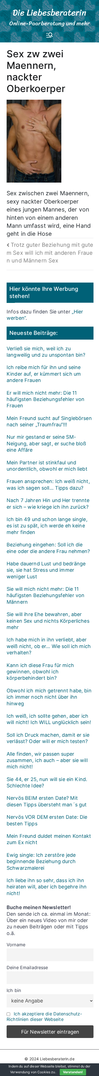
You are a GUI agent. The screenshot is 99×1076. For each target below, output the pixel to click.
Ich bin (14, 990)
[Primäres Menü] (49, 35)
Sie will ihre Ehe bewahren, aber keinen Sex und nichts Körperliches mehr (48, 620)
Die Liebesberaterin (50, 12)
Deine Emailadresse (27, 967)
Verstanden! (73, 1072)
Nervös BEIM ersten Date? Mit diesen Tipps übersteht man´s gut (47, 801)
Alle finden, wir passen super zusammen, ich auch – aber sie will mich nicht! (47, 760)
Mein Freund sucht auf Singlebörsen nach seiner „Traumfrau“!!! (49, 421)
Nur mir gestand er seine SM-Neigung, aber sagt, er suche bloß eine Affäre (46, 443)
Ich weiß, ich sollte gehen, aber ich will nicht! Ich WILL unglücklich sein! (49, 719)
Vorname (16, 944)
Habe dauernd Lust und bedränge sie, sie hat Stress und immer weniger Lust (46, 570)
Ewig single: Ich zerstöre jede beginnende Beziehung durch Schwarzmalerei (41, 861)
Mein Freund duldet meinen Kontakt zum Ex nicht (49, 839)
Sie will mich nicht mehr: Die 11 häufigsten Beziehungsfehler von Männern (45, 595)
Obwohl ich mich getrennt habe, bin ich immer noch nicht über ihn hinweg (49, 697)
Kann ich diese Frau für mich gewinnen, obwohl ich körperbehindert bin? (40, 671)
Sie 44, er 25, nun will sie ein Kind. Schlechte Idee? (47, 782)
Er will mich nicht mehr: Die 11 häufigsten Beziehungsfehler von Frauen (45, 399)
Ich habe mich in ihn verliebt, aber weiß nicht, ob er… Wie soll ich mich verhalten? (49, 646)
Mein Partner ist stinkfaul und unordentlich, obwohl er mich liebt (47, 466)
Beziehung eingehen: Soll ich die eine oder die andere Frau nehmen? (48, 548)
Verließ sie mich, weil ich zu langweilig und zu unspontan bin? (46, 352)
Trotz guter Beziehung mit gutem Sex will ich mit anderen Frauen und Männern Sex (50, 253)
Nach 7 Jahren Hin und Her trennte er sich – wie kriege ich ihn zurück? (48, 503)
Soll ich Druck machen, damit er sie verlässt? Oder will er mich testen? (48, 738)
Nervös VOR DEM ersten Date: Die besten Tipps (47, 820)
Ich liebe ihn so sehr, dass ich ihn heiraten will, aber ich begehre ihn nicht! (47, 886)
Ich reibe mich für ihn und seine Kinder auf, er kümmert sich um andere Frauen (44, 373)
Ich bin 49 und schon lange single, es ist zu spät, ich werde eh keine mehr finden (47, 525)
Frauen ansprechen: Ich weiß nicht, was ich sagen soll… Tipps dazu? (48, 484)
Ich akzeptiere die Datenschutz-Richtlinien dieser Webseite (44, 1016)
